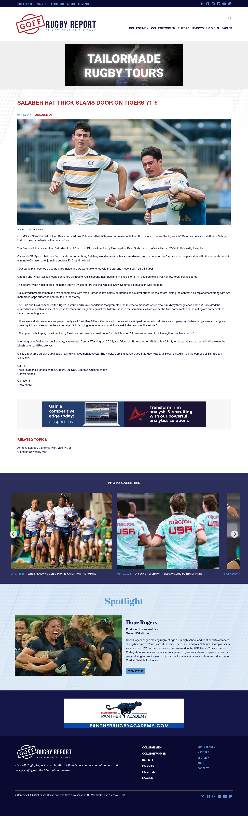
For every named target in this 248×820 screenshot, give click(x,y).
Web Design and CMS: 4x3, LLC (108, 795)
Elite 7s (183, 28)
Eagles (227, 28)
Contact (83, 4)
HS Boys (198, 28)
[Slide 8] (142, 679)
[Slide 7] (136, 679)
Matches (43, 4)
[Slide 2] (105, 679)
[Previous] (13, 534)
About (71, 4)
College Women (163, 28)
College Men (138, 28)
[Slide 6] (130, 679)
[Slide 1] (99, 679)
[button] (31, 646)
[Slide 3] (111, 679)
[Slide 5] (124, 679)
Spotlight (57, 4)
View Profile (135, 671)
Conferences (25, 4)
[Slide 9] (148, 679)
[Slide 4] (117, 679)
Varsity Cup (65, 447)
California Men (47, 447)
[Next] (234, 534)
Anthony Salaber (27, 447)
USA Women (142, 633)
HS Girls (212, 28)
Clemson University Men (32, 451)
